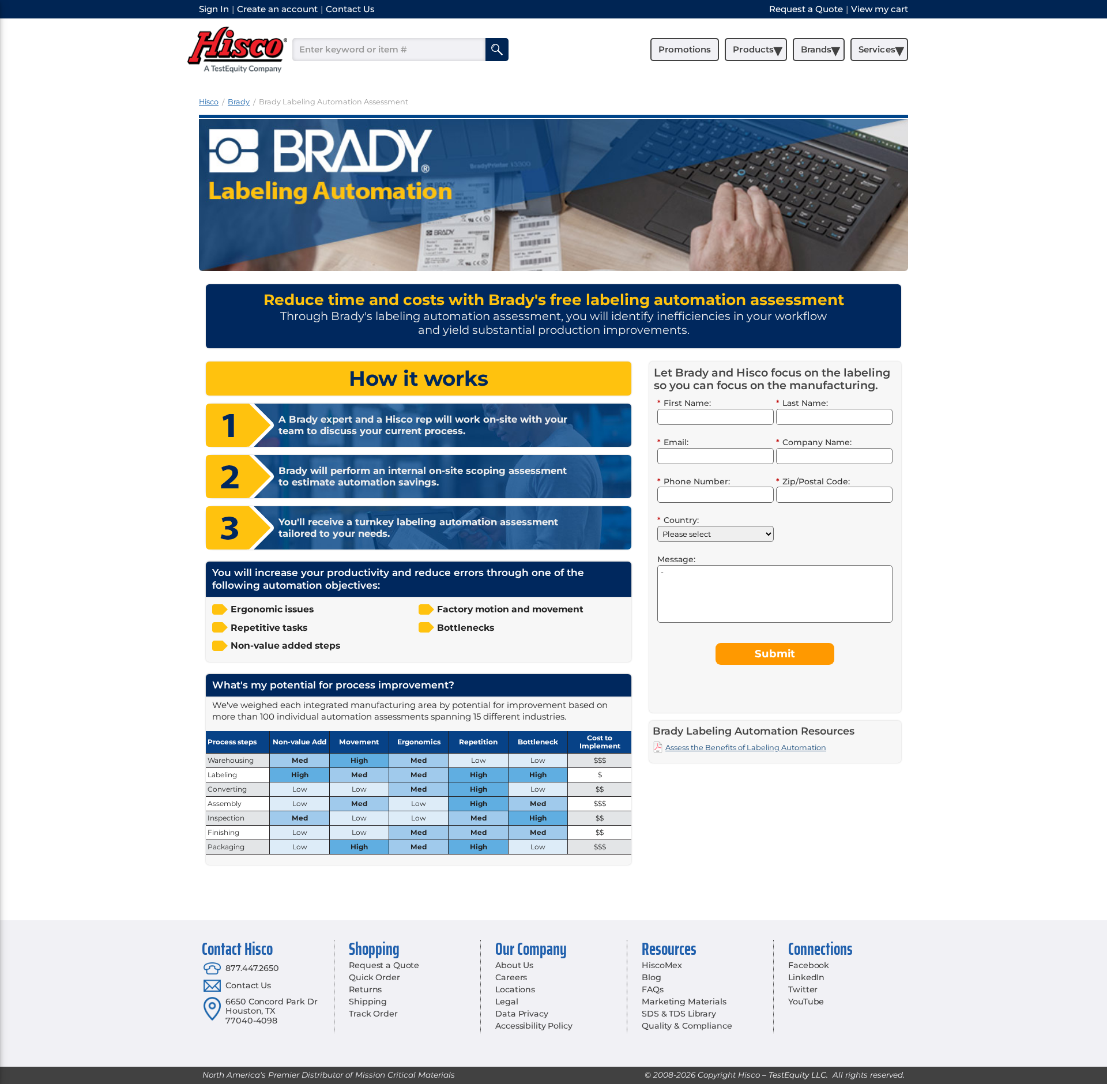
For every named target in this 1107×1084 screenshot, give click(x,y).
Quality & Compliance (687, 1025)
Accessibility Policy (533, 1025)
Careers (511, 977)
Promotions (684, 49)
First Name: (684, 403)
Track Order (373, 1013)
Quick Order (374, 977)
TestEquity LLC (797, 1074)
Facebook (808, 965)
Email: (672, 442)
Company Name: (814, 442)
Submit (775, 653)
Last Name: (802, 403)
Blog (651, 977)
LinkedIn (806, 977)
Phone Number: (693, 481)
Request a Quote (384, 965)
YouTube (806, 1001)
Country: (678, 520)
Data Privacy (521, 1013)
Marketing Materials (684, 1001)
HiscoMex (662, 965)
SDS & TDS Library (679, 1013)
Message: (676, 559)
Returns (365, 989)
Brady (239, 101)
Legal (506, 1001)
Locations (515, 989)
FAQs (652, 989)
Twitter (803, 989)
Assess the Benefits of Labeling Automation (745, 747)
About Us (514, 965)
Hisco (209, 101)
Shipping (368, 1001)
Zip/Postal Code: (813, 481)
